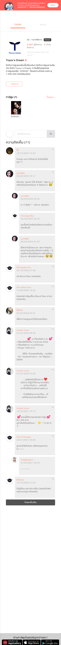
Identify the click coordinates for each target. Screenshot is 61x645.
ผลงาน (43, 24)
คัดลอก (47, 39)
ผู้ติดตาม (35, 44)
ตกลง (53, 5)
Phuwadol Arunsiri (26, 267)
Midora (20, 479)
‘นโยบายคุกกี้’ (21, 7)
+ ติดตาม (14, 84)
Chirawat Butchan (30, 216)
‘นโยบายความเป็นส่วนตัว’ (37, 7)
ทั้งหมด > (51, 97)
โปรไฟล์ (17, 24)
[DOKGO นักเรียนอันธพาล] (16, 107)
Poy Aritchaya (24, 437)
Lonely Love (23, 330)
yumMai (21, 173)
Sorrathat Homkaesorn (28, 287)
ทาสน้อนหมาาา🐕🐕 (31, 460)
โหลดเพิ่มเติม (31, 502)
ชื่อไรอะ (20, 310)
